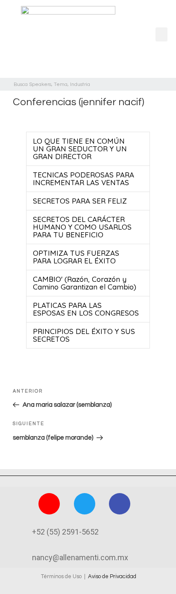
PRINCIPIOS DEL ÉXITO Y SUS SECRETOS (84, 335)
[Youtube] (49, 503)
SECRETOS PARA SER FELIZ (80, 200)
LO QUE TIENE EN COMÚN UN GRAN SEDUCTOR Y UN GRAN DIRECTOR (80, 148)
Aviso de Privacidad (112, 576)
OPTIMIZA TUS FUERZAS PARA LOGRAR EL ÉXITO (76, 256)
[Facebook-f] (119, 503)
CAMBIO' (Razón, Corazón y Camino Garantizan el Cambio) (84, 283)
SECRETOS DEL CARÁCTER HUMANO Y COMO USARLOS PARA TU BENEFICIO (82, 227)
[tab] (88, 148)
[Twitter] (84, 503)
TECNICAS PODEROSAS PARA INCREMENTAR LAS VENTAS (83, 178)
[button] (161, 34)
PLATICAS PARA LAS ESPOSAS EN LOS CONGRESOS (86, 309)
